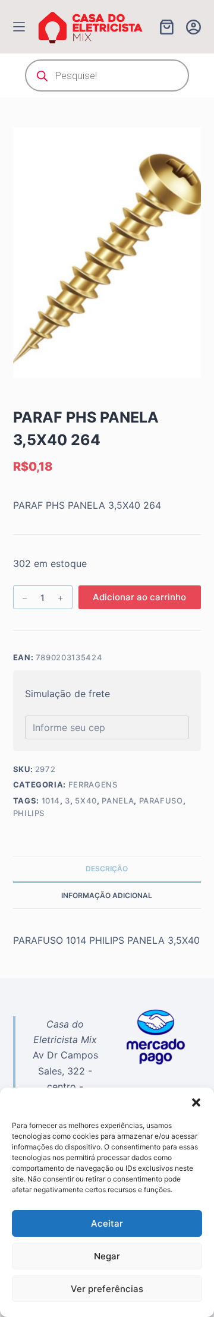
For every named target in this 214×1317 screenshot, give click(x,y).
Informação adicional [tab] (106, 895)
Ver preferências (107, 1288)
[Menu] (19, 27)
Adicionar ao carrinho (139, 597)
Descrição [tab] (107, 868)
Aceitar (107, 1223)
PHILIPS (29, 813)
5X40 (86, 800)
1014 (51, 800)
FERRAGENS (93, 784)
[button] (196, 1102)
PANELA (118, 800)
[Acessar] (193, 27)
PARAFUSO (161, 800)
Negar (107, 1256)
